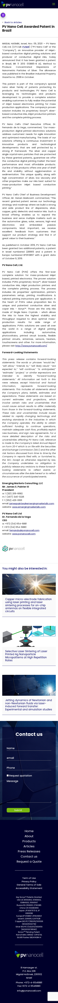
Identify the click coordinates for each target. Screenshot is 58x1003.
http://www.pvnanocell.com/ (31, 345)
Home (29, 831)
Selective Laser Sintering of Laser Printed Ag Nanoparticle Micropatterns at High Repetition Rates (26, 655)
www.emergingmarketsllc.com (29, 506)
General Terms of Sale (29, 884)
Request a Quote (29, 861)
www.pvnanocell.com (24, 533)
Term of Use (29, 878)
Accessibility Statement (29, 888)
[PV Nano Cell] (12, 4)
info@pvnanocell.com (29, 990)
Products (29, 841)
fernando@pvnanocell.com (24, 530)
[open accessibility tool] (3, 15)
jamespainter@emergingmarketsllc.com (31, 503)
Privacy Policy (29, 881)
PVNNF (25, 46)
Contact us (29, 856)
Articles (29, 846)
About (29, 836)
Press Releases (29, 851)
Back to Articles (13, 22)
